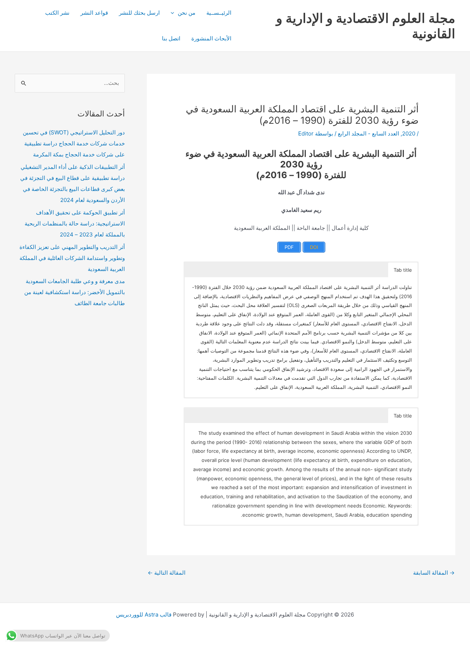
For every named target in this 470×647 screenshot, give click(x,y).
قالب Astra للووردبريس (143, 614)
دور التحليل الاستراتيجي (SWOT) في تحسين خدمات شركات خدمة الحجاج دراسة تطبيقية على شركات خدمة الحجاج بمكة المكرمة (74, 143)
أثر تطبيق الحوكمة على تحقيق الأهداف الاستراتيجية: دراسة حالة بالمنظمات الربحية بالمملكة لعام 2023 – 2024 (75, 223)
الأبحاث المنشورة (211, 38)
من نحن (186, 12)
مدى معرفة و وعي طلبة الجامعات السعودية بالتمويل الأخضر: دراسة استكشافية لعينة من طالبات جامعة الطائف (74, 292)
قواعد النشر (94, 12)
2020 (408, 133)
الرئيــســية (218, 12)
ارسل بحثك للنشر (139, 12)
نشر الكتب (57, 12)
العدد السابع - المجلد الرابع (368, 133)
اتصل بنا (171, 38)
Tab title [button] (403, 270)
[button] (174, 13)
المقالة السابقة (434, 572)
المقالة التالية (166, 572)
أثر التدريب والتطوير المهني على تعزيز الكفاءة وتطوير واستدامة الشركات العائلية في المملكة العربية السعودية (72, 257)
